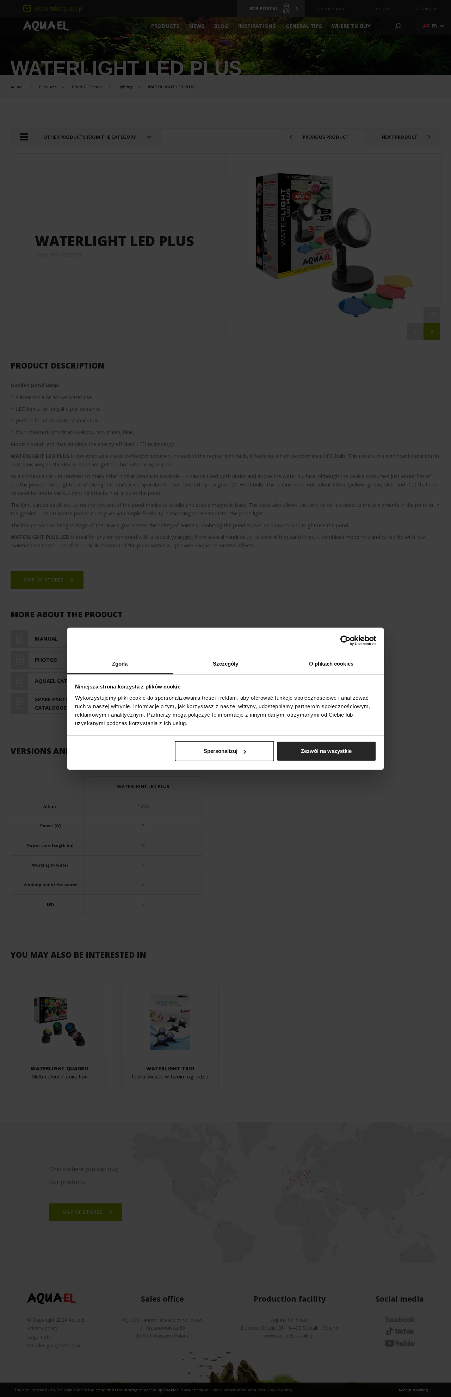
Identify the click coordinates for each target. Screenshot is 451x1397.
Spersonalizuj (220, 751)
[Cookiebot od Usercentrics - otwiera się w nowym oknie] (345, 640)
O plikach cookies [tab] (331, 664)
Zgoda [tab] (120, 664)
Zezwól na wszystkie (326, 751)
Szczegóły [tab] (226, 664)
